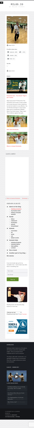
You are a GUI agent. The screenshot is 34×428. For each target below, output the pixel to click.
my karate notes (16, 210)
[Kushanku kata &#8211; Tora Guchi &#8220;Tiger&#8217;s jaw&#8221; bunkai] (17, 92)
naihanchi (14, 220)
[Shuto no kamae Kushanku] (17, 142)
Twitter (18, 416)
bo (12, 232)
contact (13, 247)
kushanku (14, 222)
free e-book (13, 250)
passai (13, 224)
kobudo (11, 228)
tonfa (12, 234)
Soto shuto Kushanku (13, 129)
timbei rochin (15, 237)
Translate (24, 314)
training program (16, 242)
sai (12, 236)
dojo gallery (14, 246)
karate (11, 216)
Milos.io (17, 4)
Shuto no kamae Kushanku (14, 146)
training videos (15, 244)
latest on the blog (15, 207)
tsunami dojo (13, 240)
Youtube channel (9, 416)
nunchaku (14, 230)
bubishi (13, 214)
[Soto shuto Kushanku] (17, 126)
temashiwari (14, 226)
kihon (12, 219)
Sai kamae (24, 198)
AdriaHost (14, 415)
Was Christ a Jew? (12, 402)
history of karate (16, 212)
